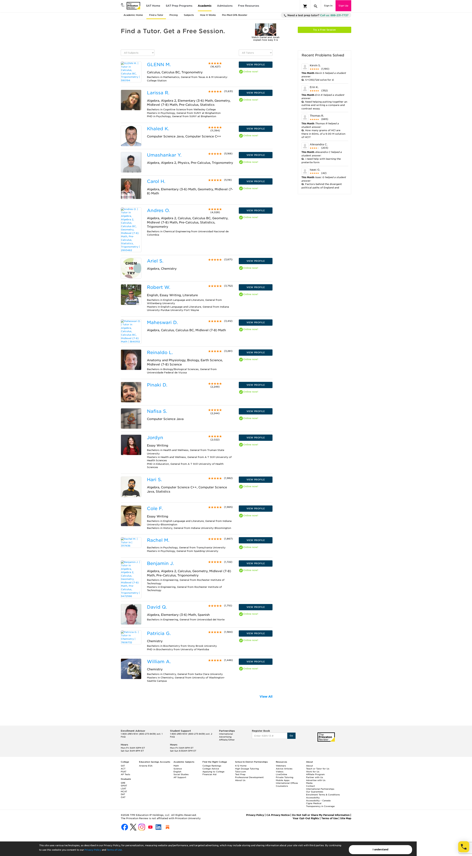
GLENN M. (159, 64)
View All (266, 696)
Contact (310, 786)
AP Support (179, 777)
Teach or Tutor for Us (317, 768)
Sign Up (343, 5)
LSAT (123, 788)
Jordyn (155, 437)
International (226, 734)
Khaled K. (158, 128)
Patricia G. (159, 633)
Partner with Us (314, 777)
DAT (123, 794)
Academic (204, 5)
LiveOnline (281, 774)
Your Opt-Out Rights (306, 818)
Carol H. (156, 181)
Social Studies (181, 774)
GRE (123, 783)
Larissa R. (158, 92)
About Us (240, 780)
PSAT (123, 771)
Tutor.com (240, 771)
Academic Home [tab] (133, 15)
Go (291, 735)
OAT (123, 797)
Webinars (281, 765)
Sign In (328, 5)
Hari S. (154, 479)
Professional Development (249, 777)
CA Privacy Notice (278, 815)
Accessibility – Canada (318, 800)
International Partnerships (320, 789)
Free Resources (248, 5)
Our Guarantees (314, 791)
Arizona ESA (145, 765)
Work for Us (312, 771)
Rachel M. (158, 540)
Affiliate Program (315, 774)
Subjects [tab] (189, 15)
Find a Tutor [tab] (156, 15)
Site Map (345, 818)
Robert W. (158, 287)
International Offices (287, 783)
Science (177, 768)
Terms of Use (114, 849)
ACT (123, 768)
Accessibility (313, 797)
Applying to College (213, 771)
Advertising (225, 737)
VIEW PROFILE (256, 64)
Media (309, 783)
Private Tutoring (284, 777)
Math (176, 765)
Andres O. (158, 210)
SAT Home (153, 5)
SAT (123, 765)
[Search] (315, 6)
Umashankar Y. (164, 155)
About (309, 765)
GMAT (124, 785)
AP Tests (125, 774)
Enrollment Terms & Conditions (323, 794)
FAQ (123, 737)
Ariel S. (155, 261)
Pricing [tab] (173, 15)
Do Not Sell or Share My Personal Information (321, 815)
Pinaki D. (157, 385)
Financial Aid (209, 774)
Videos (279, 771)
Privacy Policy (92, 849)
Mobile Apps (282, 780)
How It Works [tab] (208, 15)
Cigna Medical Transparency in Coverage (320, 805)
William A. (159, 661)
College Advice (210, 768)
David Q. (157, 607)
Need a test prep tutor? (317, 15)
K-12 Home (241, 765)
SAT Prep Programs (179, 5)
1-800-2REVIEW (141, 734)
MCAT (124, 791)
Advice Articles (284, 768)
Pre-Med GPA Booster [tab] (234, 15)
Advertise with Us (315, 780)
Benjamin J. (160, 563)
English (177, 771)
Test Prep (240, 774)
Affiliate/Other (227, 739)
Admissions (224, 5)
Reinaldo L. (160, 352)
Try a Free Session (324, 29)
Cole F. (155, 508)
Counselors (282, 786)
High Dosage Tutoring (247, 768)
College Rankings (211, 765)
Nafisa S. (157, 411)
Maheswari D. (162, 322)
